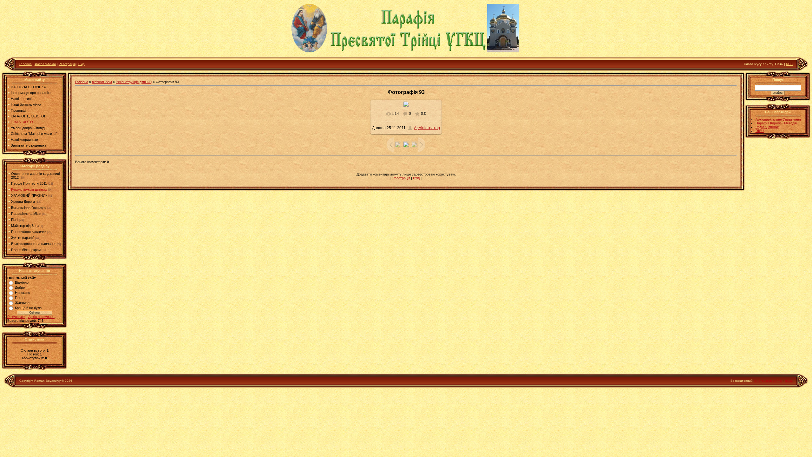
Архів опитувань (41, 317)
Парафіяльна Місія (26, 213)
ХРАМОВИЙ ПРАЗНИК (29, 195)
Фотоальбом (102, 82)
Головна (25, 64)
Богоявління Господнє (28, 207)
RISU (760, 131)
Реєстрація (67, 64)
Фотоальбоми (45, 64)
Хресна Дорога (23, 201)
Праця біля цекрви (26, 250)
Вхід (81, 64)
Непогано (22, 293)
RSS (789, 64)
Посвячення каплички (28, 232)
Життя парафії (22, 238)
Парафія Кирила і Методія (776, 123)
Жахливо (22, 303)
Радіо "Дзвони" (767, 127)
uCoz (789, 380)
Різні (14, 220)
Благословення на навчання (33, 244)
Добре (20, 287)
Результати (16, 317)
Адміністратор (427, 128)
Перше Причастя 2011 (29, 183)
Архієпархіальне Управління (778, 119)
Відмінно (22, 282)
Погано (20, 298)
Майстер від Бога (25, 226)
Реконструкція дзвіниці (29, 189)
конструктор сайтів (768, 380)
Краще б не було (28, 308)
